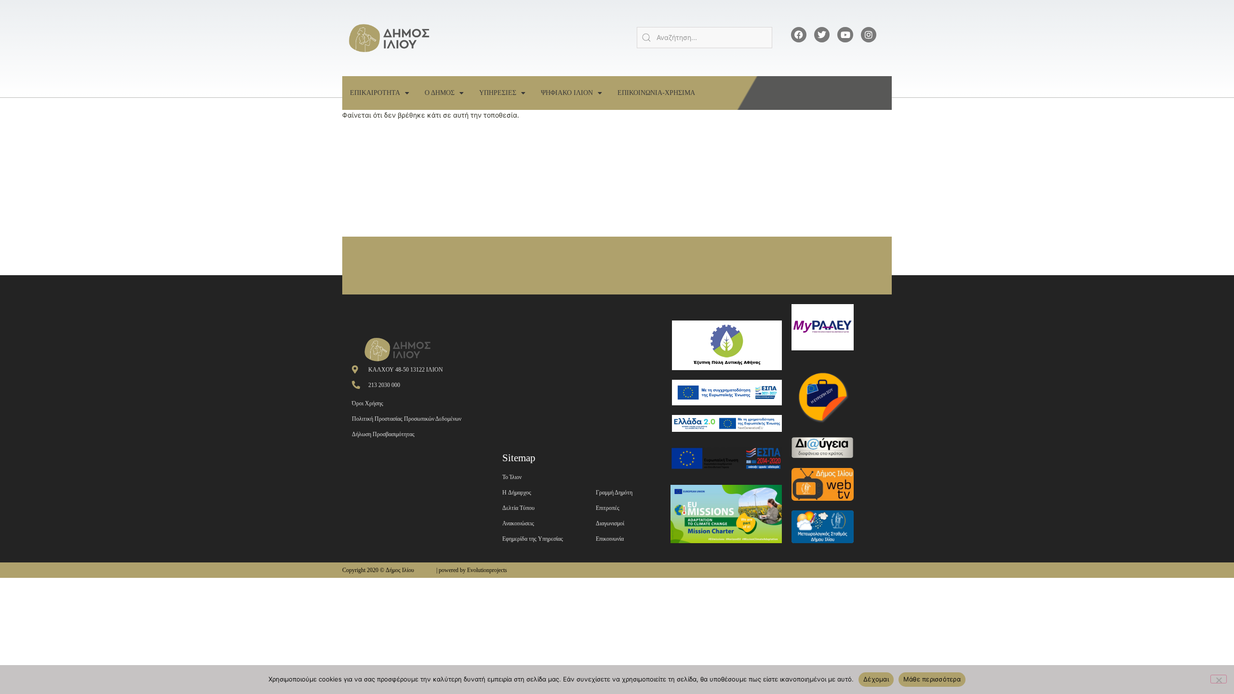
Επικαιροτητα (375, 92)
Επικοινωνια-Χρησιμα (656, 92)
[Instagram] (868, 34)
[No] (1218, 679)
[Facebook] (798, 34)
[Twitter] (822, 34)
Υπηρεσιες (497, 92)
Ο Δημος (440, 92)
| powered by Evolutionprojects (471, 570)
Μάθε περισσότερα (932, 679)
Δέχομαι (876, 679)
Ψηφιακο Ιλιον (567, 92)
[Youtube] (845, 34)
